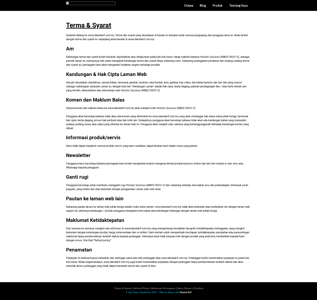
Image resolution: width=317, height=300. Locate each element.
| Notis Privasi (184, 288)
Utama (188, 5)
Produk (218, 5)
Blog (203, 5)
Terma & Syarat (123, 288)
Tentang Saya (238, 5)
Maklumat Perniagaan (163, 288)
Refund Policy (141, 288)
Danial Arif (185, 292)
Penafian (198, 288)
